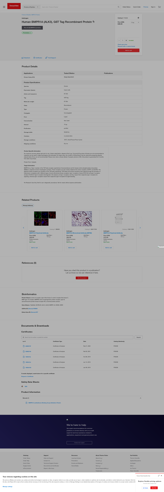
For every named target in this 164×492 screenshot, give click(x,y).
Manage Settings (7, 486)
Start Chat (154, 488)
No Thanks (145, 488)
